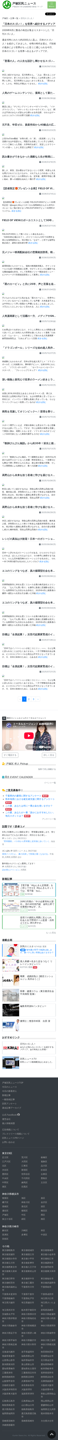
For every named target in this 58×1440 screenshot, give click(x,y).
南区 (43, 1219)
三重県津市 (7, 1372)
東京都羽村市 (47, 1267)
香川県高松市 (8, 1409)
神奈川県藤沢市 (28, 1340)
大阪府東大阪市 (9, 1393)
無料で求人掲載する (47, 769)
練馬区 (24, 1182)
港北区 (24, 1206)
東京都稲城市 (27, 1250)
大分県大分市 (47, 1420)
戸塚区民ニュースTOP (12, 1082)
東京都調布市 (47, 1262)
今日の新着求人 (9, 1091)
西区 (43, 1214)
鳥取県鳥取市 (8, 1405)
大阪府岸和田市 (9, 1389)
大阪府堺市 (26, 1389)
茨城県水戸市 (8, 1314)
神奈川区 (25, 1202)
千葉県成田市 (47, 1294)
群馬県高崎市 (47, 1310)
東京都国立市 (27, 1254)
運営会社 (6, 1119)
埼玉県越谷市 (27, 1302)
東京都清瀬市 (8, 1254)
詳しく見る (49, 755)
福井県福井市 (27, 1360)
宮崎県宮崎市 (8, 1420)
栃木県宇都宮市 (28, 1310)
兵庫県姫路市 (47, 1381)
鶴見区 (44, 1210)
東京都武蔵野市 (48, 1282)
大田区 (24, 1161)
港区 (4, 1186)
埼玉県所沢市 (8, 1310)
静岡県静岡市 (8, 1377)
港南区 (5, 1206)
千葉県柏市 (46, 1287)
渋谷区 (5, 1170)
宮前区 (5, 1238)
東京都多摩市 (27, 1262)
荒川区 (24, 1157)
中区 (23, 1214)
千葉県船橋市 (8, 1298)
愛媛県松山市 (47, 1405)
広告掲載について (10, 1129)
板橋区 (44, 1157)
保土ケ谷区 (7, 1219)
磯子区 (5, 1202)
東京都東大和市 (48, 1271)
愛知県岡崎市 (47, 1364)
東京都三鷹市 (27, 1282)
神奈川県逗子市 (9, 1333)
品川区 (44, 1165)
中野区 (5, 1182)
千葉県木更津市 (9, 1294)
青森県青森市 (8, 1356)
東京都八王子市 (28, 1267)
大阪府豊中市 (47, 1389)
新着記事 (6, 1095)
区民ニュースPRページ (13, 1138)
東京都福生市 (47, 1278)
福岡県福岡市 (8, 1413)
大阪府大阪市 (47, 1385)
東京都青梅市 (47, 1250)
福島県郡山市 (27, 1356)
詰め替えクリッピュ (11, 869)
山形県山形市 (8, 1360)
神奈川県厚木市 (28, 1314)
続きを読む (43, 83)
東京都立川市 (8, 1262)
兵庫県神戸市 (27, 1381)
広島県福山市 (27, 1401)
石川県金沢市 (47, 1360)
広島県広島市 (8, 1401)
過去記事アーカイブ (11, 1107)
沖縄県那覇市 (8, 1425)
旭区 (23, 1198)
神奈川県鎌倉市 (9, 1325)
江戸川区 (6, 1161)
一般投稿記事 (8, 1099)
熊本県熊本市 (47, 1413)
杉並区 (44, 1170)
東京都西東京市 (9, 1267)
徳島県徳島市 (27, 1409)
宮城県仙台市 (47, 1356)
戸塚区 (5, 18)
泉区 (43, 1198)
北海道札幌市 (8, 1351)
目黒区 (24, 1186)
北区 (4, 1165)
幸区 (43, 1230)
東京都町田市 (8, 1282)
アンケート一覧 (49, 819)
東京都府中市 (27, 1278)
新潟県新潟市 (8, 1364)
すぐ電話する (10, 755)
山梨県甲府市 (8, 1381)
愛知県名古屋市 (28, 1368)
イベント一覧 (50, 782)
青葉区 (5, 1198)
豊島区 (44, 1178)
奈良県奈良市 (27, 1385)
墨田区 (5, 1174)
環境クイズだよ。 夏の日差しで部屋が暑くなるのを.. (26, 854)
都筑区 (24, 1210)
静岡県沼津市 (27, 1377)
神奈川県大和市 (28, 1344)
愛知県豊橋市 (8, 1368)
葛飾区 (44, 1161)
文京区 (44, 1182)
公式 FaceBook (9, 1114)
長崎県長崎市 (27, 1420)
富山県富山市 (27, 1364)
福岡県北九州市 (48, 1409)
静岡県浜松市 (47, 1377)
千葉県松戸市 (27, 1298)
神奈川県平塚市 (9, 1340)
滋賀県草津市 (27, 1393)
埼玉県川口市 (47, 1298)
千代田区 (25, 1178)
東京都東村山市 (28, 1271)
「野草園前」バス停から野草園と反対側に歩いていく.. (26, 841)
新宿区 (24, 1170)
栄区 (43, 1206)
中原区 (44, 1234)
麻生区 (5, 1230)
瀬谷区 (5, 1210)
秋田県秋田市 (47, 1351)
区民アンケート (9, 1103)
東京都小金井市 (48, 1254)
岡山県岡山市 (47, 1401)
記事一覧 (14, 18)
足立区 (5, 1157)
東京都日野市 (8, 1278)
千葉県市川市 (27, 1287)
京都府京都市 (8, 1385)
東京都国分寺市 (9, 1258)
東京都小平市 (27, 1258)
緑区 (23, 1219)
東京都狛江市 (47, 1258)
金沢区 (44, 1202)
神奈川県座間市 (48, 1325)
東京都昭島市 (8, 1250)
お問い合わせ (8, 1142)
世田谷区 (25, 1174)
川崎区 (24, 1230)
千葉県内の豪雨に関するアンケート (26, 795)
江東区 (24, 1165)
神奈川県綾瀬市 (48, 1314)
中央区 (5, 1178)
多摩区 (24, 1234)
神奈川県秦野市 (48, 1333)
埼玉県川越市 (8, 1302)
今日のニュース (9, 1087)
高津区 (5, 1234)
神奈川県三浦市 (48, 1340)
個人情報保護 (8, 1123)
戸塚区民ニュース (24, 3)
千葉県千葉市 (27, 1294)
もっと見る (51, 932)
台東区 (44, 1174)
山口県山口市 (27, 1405)
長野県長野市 (47, 1372)
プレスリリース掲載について (16, 1133)
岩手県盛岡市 (27, 1351)
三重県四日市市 (28, 1372)
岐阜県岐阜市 (47, 1368)
